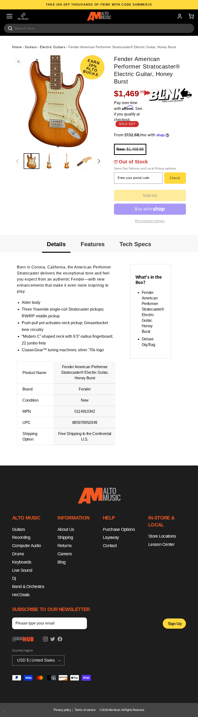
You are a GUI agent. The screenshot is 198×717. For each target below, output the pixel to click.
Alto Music (114, 710)
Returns (64, 545)
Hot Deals (21, 594)
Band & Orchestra (28, 586)
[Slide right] (99, 161)
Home (17, 47)
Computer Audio (26, 545)
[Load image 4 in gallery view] (84, 161)
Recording (21, 537)
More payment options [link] (150, 220)
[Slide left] (17, 161)
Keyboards (21, 562)
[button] (9, 16)
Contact (110, 545)
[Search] (10, 28)
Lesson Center (161, 544)
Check (175, 177)
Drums (18, 553)
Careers (64, 553)
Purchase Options (119, 529)
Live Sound (22, 570)
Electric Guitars (52, 47)
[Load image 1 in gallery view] (31, 161)
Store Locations (162, 536)
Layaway (111, 537)
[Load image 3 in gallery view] (66, 161)
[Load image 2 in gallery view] (49, 161)
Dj (14, 578)
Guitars (31, 47)
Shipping (65, 537)
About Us (65, 529)
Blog (61, 562)
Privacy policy (62, 710)
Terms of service (85, 710)
